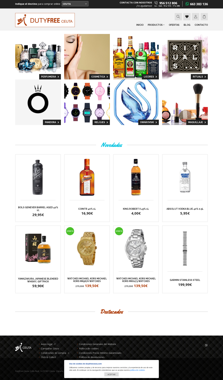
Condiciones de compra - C (55, 353)
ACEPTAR (111, 374)
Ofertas (174, 25)
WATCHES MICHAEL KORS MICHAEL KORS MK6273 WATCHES (136, 280)
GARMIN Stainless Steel (185, 280)
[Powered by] (206, 345)
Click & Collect (48, 357)
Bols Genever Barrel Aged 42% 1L (38, 208)
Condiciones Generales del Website (97, 344)
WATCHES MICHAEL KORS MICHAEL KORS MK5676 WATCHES (87, 280)
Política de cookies (89, 348)
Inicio (139, 25)
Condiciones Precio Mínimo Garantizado (100, 353)
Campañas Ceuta (50, 348)
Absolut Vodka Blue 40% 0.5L (185, 209)
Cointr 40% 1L (87, 209)
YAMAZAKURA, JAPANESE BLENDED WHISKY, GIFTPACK (38, 280)
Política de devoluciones (91, 357)
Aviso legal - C (48, 344)
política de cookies (137, 370)
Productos (155, 25)
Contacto (201, 25)
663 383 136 (199, 4)
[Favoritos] (187, 16)
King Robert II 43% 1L (136, 209)
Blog (187, 25)
